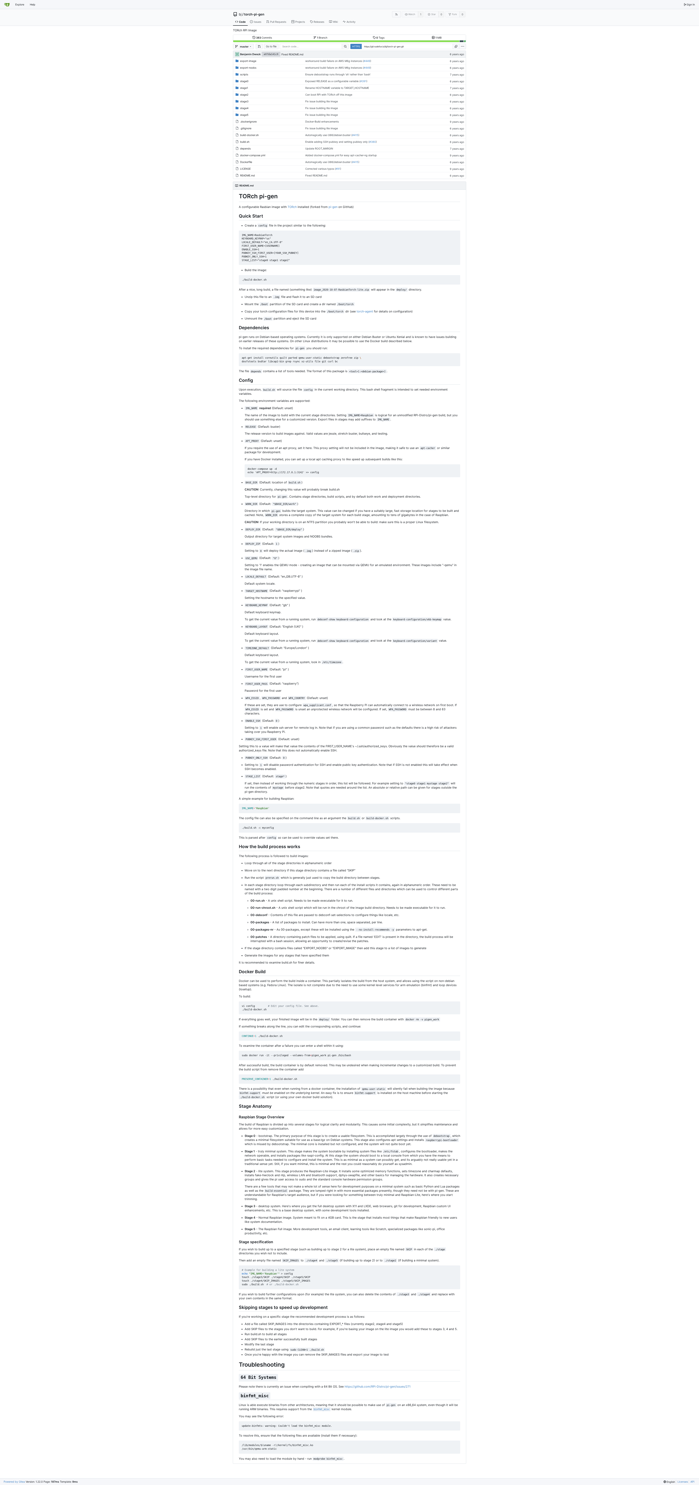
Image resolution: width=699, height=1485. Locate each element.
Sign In (691, 4)
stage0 (244, 81)
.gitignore (245, 128)
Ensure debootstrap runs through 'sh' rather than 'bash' (338, 74)
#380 (372, 141)
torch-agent (365, 311)
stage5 (244, 114)
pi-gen (333, 207)
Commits (264, 37)
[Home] (7, 4)
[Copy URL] (456, 46)
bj (240, 14)
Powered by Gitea (14, 1481)
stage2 (244, 94)
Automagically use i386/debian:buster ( (328, 135)
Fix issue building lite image (321, 101)
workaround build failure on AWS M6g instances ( (334, 60)
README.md (247, 175)
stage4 (244, 108)
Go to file (271, 46)
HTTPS (356, 46)
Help (32, 4)
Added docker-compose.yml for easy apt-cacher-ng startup (341, 155)
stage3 (244, 101)
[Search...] (345, 46)
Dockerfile (246, 162)
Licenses (683, 1481)
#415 (355, 135)
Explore (19, 4)
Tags (380, 37)
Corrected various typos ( (320, 168)
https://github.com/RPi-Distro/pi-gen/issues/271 (377, 1386)
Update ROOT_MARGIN (319, 148)
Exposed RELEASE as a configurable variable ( (332, 81)
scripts (244, 74)
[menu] (462, 46)
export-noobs (248, 67)
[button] (259, 46)
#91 (338, 168)
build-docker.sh (249, 135)
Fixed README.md (292, 54)
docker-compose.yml (252, 155)
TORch (292, 207)
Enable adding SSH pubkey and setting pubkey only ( (337, 141)
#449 (367, 60)
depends (245, 148)
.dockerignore (248, 121)
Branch (322, 37)
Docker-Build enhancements (322, 121)
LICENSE (245, 168)
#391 (363, 81)
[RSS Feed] (396, 14)
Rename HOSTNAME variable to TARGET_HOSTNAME (337, 87)
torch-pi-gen (254, 14)
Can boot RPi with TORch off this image (328, 94)
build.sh (244, 141)
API (692, 1481)
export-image (248, 60)
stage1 (244, 87)
